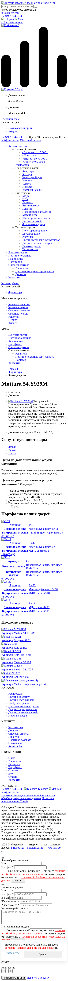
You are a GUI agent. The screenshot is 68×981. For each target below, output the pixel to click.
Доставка (20, 359)
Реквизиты (21, 353)
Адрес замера (10, 904)
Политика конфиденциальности (20, 795)
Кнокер (12, 322)
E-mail (5, 897)
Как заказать (15, 341)
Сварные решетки (19, 310)
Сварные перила (18, 313)
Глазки (12, 453)
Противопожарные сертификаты (34, 356)
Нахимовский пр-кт (20, 128)
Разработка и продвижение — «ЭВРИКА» (36, 847)
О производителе (18, 347)
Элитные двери (17, 334)
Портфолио (15, 344)
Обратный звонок (12, 22)
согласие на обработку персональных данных (33, 872)
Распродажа (22, 164)
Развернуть (12, 952)
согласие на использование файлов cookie (30, 947)
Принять (43, 954)
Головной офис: (10, 118)
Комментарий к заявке (14, 908)
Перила (12, 319)
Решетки (13, 316)
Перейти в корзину (38, 977)
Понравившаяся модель (15, 926)
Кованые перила (18, 307)
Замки (12, 446)
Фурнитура (15, 292)
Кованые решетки (19, 304)
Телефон (6, 867)
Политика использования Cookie (27, 800)
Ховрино (13, 131)
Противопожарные (19, 337)
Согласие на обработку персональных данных (28, 797)
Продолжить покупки (14, 977)
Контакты (14, 362)
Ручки (12, 450)
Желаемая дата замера (14, 901)
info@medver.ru (10, 12)
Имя (3, 863)
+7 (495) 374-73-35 (12, 15)
